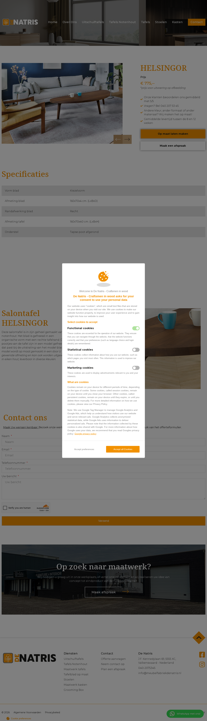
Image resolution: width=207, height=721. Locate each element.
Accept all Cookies (123, 449)
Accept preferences (84, 449)
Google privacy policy (85, 433)
